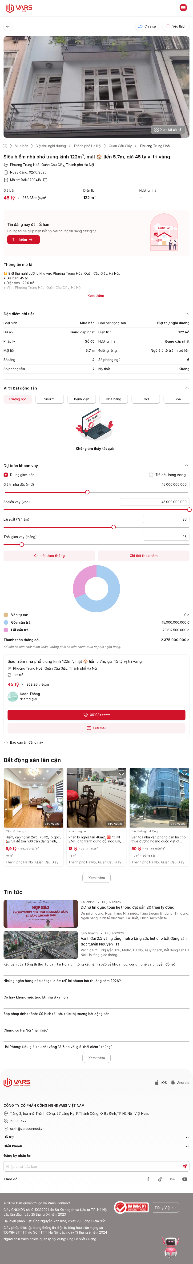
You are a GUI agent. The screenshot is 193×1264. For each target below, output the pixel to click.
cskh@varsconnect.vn (27, 1129)
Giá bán (9, 190)
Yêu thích (179, 26)
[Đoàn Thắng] (13, 697)
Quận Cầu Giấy (120, 146)
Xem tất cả (171, 130)
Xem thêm (96, 878)
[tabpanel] (96, 429)
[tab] (18, 399)
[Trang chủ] (5, 146)
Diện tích (89, 190)
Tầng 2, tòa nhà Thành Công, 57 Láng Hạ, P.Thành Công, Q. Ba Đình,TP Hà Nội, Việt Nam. (79, 1113)
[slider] (87, 492)
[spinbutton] (154, 484)
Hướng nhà (147, 190)
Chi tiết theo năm (143, 556)
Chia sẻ (150, 26)
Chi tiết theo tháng (49, 556)
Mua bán (21, 146)
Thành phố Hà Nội (87, 146)
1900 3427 (18, 1121)
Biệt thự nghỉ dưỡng (51, 146)
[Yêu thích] (60, 772)
